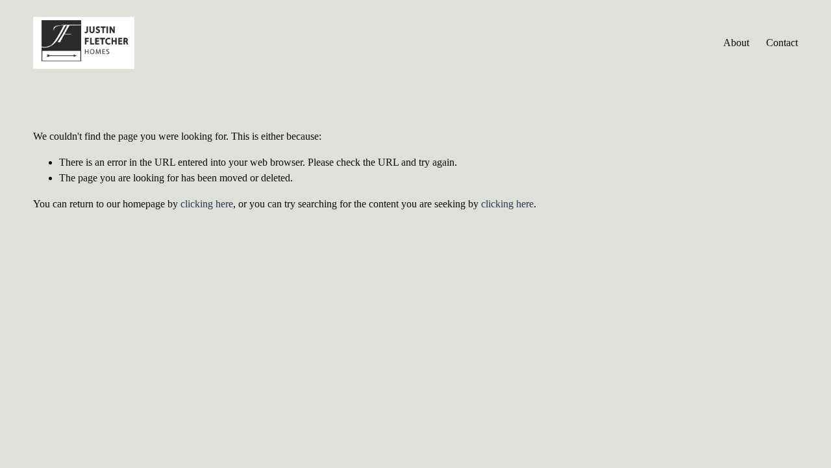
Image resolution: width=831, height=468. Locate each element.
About (736, 42)
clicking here (206, 203)
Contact (782, 42)
